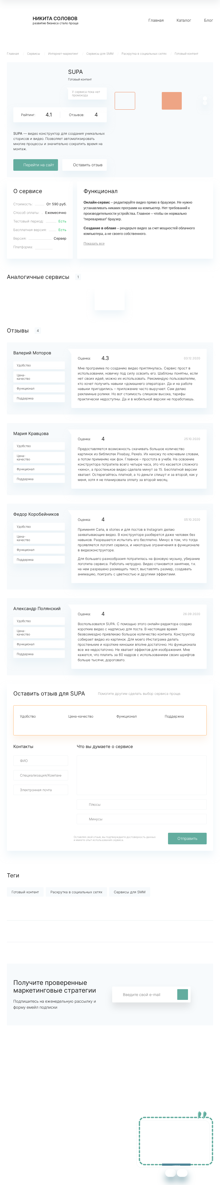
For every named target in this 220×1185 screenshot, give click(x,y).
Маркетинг (70, 1133)
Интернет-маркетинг (63, 53)
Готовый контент (186, 53)
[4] (44, 724)
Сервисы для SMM (99, 53)
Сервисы (33, 53)
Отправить (187, 838)
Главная (156, 20)
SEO (64, 1146)
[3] (37, 724)
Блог (208, 20)
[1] (22, 724)
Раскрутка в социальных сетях (144, 53)
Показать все (94, 243)
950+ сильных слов (23, 1133)
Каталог (184, 20)
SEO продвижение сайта (27, 1139)
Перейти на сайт (38, 165)
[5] (51, 724)
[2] (29, 724)
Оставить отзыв (87, 165)
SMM (65, 1139)
